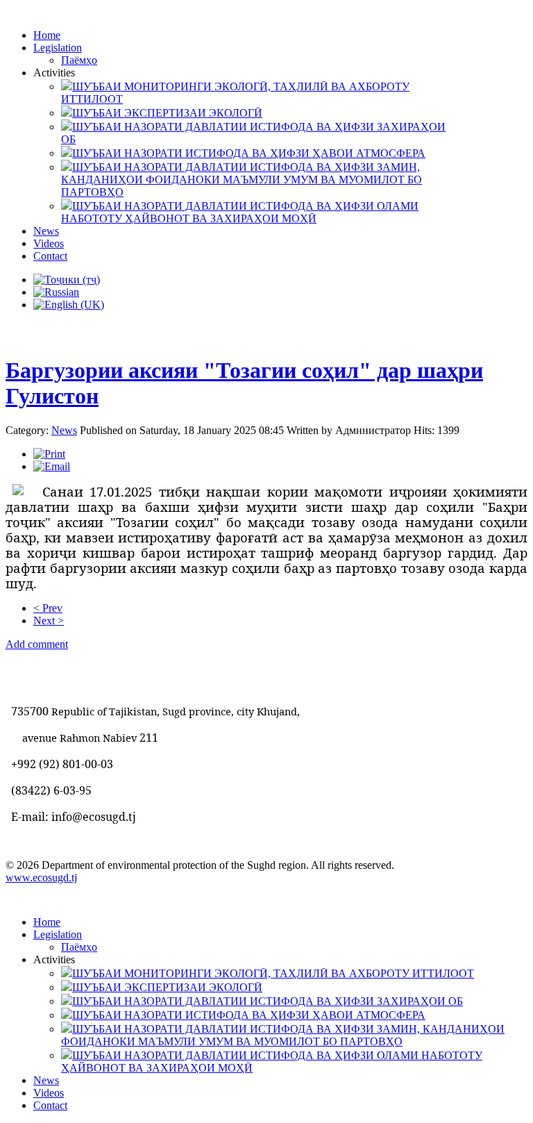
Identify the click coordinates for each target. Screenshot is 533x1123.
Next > (48, 620)
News (64, 430)
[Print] (49, 454)
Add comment (37, 644)
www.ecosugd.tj (41, 877)
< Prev (47, 608)
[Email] (51, 466)
